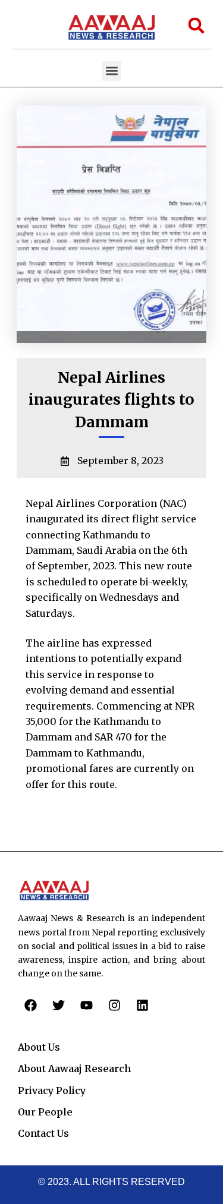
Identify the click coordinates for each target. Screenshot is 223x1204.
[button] (111, 71)
